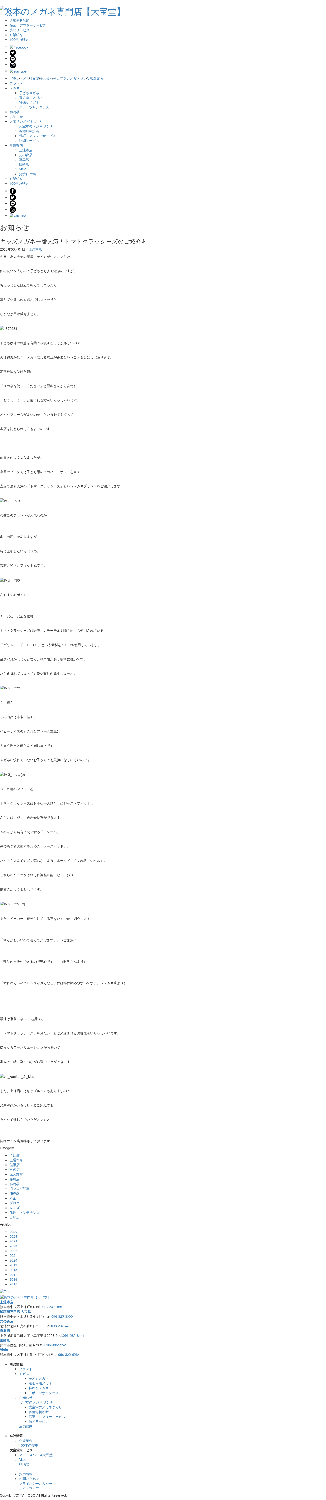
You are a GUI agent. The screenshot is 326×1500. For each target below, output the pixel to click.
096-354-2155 (51, 1306)
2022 (13, 1250)
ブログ (15, 1202)
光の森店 (25, 154)
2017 (13, 1274)
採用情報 (25, 1473)
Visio (22, 169)
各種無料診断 (20, 20)
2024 (13, 1241)
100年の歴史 (19, 39)
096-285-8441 (73, 1335)
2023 (13, 1245)
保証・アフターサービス (28, 25)
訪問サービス (20, 29)
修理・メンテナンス (25, 1212)
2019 (13, 1265)
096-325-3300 (62, 1316)
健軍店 (15, 1164)
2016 (13, 1279)
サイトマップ (29, 1488)
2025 (13, 1236)
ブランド (16, 78)
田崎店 (24, 164)
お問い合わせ (29, 1478)
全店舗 (15, 1155)
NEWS (14, 1193)
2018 (13, 1269)
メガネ (28, 78)
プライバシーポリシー (36, 1483)
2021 (13, 1255)
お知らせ (49, 78)
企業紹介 (16, 34)
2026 (13, 1231)
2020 (13, 1260)
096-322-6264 (69, 1354)
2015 (13, 1284)
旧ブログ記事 (20, 1188)
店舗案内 (96, 78)
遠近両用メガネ (30, 97)
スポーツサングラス (34, 107)
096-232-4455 (62, 1325)
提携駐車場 (27, 173)
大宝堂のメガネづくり (73, 78)
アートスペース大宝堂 (36, 1454)
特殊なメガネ (29, 102)
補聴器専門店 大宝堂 (15, 1311)
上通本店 (25, 149)
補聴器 (38, 78)
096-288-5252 (55, 1344)
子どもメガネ (29, 92)
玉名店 (15, 1169)
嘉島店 (24, 159)
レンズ (15, 1207)
